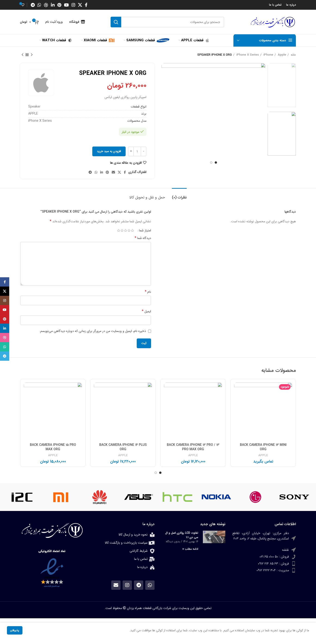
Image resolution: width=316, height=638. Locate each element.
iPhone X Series (247, 54)
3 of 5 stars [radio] (125, 230)
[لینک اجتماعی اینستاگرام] (73, 4)
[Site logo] (273, 21)
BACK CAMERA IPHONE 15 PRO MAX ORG (53, 447)
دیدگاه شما (143, 238)
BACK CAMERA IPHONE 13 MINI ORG (263, 447)
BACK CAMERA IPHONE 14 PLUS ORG (123, 447)
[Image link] (51, 572)
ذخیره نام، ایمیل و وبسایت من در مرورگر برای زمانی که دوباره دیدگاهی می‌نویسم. (92, 331)
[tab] (179, 195)
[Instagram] (127, 585)
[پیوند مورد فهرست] (264, 538)
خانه (293, 54)
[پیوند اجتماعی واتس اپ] (39, 4)
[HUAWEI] (99, 497)
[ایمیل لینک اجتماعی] (113, 172)
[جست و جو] (116, 22)
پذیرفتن (14, 630)
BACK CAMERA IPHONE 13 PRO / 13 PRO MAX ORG (193, 447)
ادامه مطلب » (190, 549)
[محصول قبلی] (31, 55)
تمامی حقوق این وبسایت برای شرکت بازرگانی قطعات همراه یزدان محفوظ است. (158, 608)
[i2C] (21, 497)
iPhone (268, 54)
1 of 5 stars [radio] (132, 230)
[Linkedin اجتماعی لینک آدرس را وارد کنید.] (53, 4)
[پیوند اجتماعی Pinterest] (59, 4)
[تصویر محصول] (263, 412)
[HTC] (177, 497)
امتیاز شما (145, 230)
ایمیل (146, 311)
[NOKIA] (216, 497)
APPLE (263, 455)
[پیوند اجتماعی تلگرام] (32, 4)
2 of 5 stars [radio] (129, 230)
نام (148, 291)
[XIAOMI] (60, 497)
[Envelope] (116, 585)
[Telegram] (138, 585)
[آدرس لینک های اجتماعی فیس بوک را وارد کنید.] (86, 4)
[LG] (255, 497)
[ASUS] (138, 497)
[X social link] (80, 4)
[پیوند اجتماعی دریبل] (46, 4)
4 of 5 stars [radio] (122, 230)
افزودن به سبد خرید (109, 151)
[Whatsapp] (150, 585)
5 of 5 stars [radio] (118, 230)
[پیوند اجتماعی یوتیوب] (66, 4)
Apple (281, 54)
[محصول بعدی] (22, 55)
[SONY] (294, 497)
